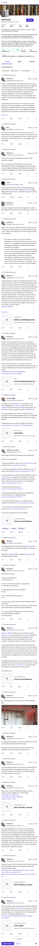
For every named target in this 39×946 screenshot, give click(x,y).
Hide (34, 706)
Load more (19, 939)
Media (19, 61)
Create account (7, 943)
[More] (36, 118)
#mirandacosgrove (25, 70)
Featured (32, 61)
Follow (30, 20)
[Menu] (36, 20)
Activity (7, 61)
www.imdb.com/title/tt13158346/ (11, 373)
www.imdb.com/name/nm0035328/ (12, 797)
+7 (33, 70)
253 (11, 26)
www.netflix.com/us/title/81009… (11, 872)
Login (17, 943)
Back (5, 2)
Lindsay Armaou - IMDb (8, 799)
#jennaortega (5, 70)
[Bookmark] (28, 118)
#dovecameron (15, 70)
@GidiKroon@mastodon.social (9, 22)
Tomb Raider (18, 908)
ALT (35, 723)
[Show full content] (36, 56)
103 (2, 26)
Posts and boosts (6, 67)
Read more (4, 115)
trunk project (19, 665)
